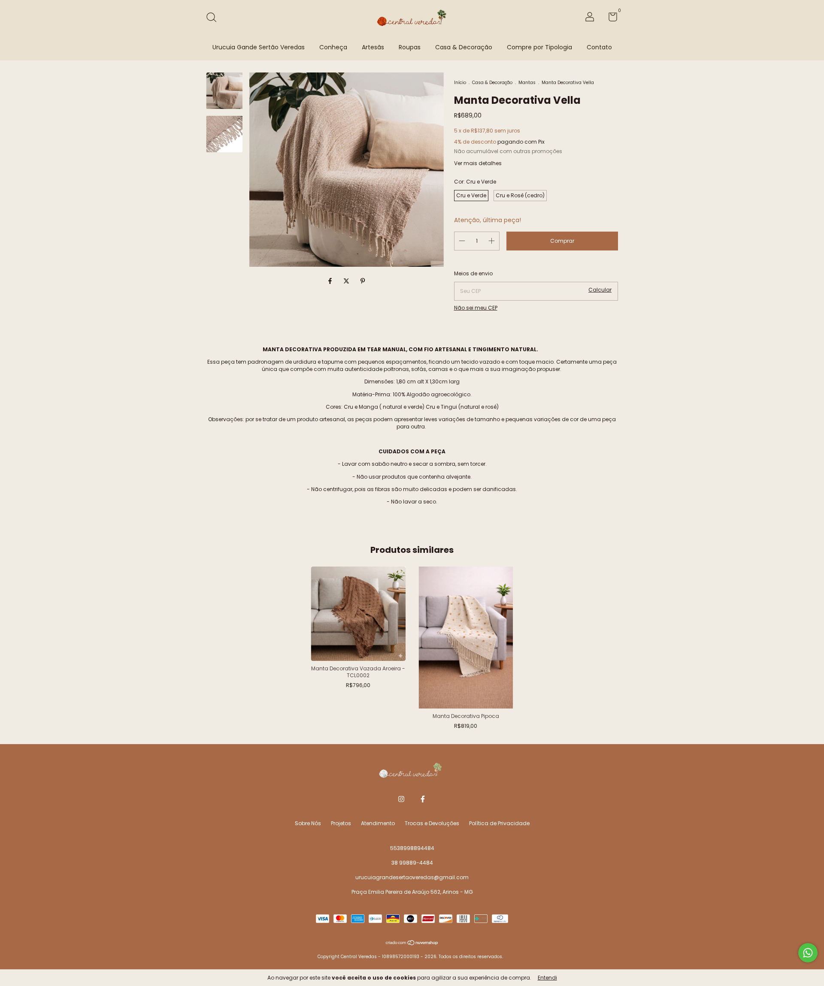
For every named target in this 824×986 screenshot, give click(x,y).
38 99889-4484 (412, 862)
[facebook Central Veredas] (422, 799)
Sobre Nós (308, 823)
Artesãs (373, 47)
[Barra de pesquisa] (214, 18)
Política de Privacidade (499, 823)
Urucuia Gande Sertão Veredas (258, 47)
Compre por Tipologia (539, 47)
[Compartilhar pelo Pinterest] (363, 281)
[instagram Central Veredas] (401, 799)
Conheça (333, 47)
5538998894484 (412, 848)
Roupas (410, 47)
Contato (599, 47)
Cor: (475, 181)
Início (460, 82)
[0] (609, 19)
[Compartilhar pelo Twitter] (347, 281)
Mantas (527, 82)
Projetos (341, 823)
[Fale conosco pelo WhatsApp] (808, 952)
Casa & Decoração (463, 47)
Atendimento (378, 823)
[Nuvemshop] (412, 943)
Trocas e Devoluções (432, 823)
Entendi (547, 977)
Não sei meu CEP (475, 307)
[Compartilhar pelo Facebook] (331, 281)
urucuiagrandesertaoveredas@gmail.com (412, 877)
